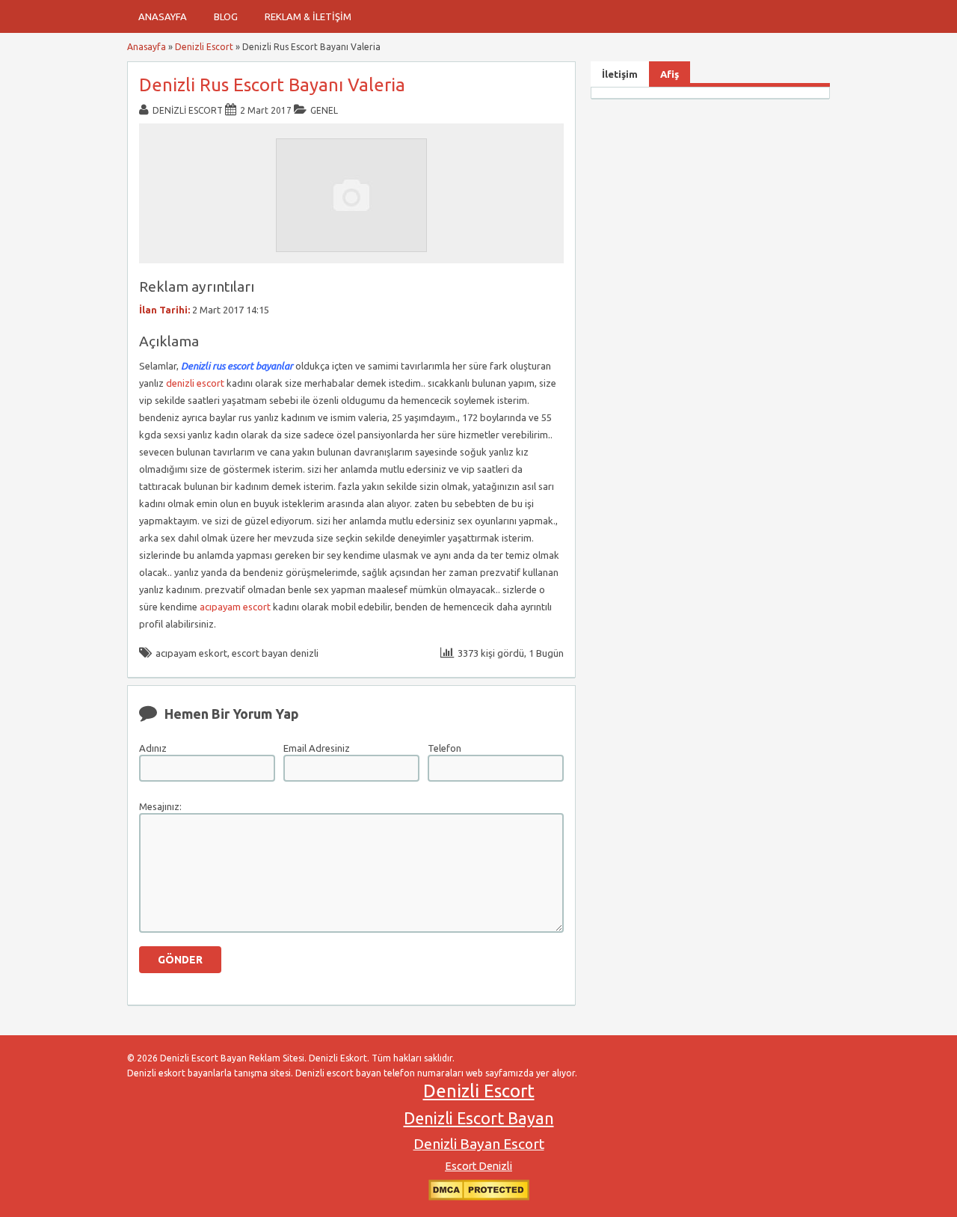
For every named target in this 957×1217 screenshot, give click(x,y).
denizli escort (195, 383)
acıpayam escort (235, 606)
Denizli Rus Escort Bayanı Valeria (272, 85)
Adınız (153, 748)
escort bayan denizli (275, 653)
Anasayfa (162, 16)
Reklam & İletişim (308, 16)
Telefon (444, 748)
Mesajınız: (160, 806)
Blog (226, 16)
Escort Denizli (478, 1166)
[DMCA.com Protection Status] (478, 1197)
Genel (324, 110)
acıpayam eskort (191, 653)
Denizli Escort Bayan (479, 1118)
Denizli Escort (204, 47)
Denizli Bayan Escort (478, 1143)
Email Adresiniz (316, 748)
